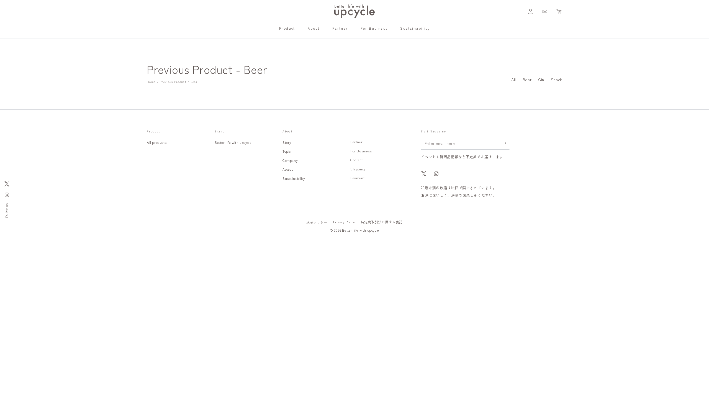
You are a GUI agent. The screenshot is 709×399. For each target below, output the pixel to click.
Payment (357, 177)
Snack (556, 79)
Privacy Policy (344, 221)
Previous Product (173, 82)
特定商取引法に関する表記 (382, 221)
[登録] (506, 143)
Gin (541, 79)
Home (151, 82)
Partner (356, 141)
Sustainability (293, 178)
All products (156, 142)
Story (286, 142)
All (513, 79)
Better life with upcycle (233, 142)
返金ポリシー (316, 222)
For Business (361, 151)
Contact (356, 159)
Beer (194, 82)
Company (290, 160)
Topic (286, 151)
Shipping (357, 169)
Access (288, 169)
